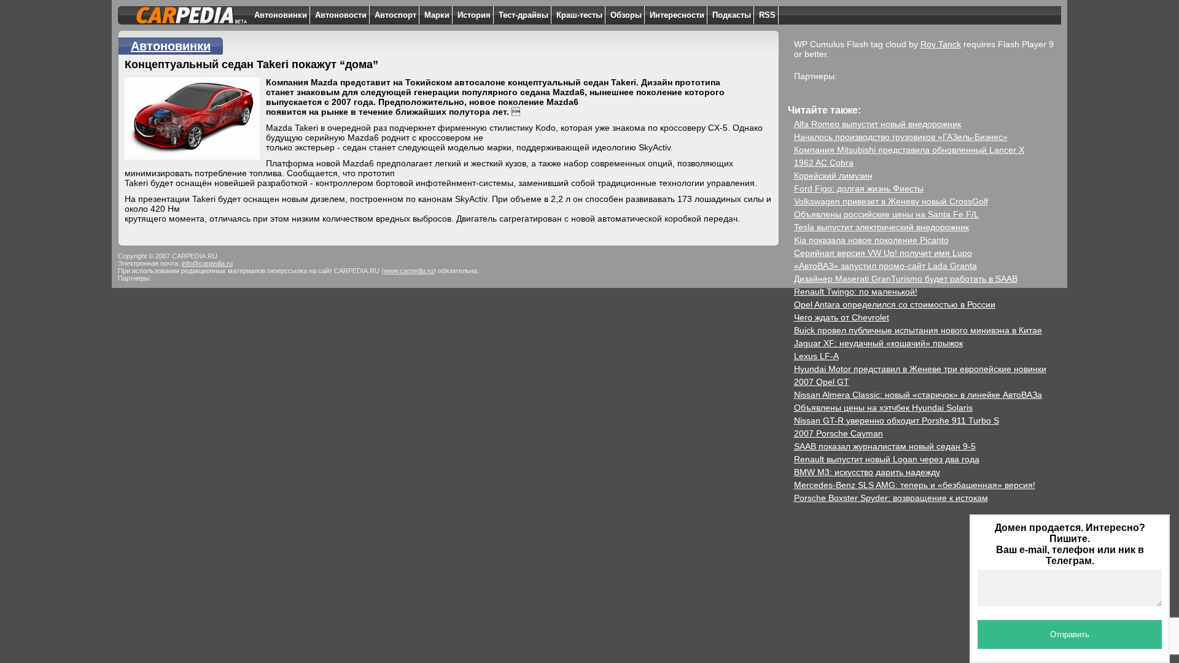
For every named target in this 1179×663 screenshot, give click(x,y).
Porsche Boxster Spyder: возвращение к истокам (891, 498)
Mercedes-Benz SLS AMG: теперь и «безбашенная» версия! (914, 485)
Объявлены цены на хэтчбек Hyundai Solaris (883, 408)
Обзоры (626, 15)
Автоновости (341, 15)
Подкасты (731, 15)
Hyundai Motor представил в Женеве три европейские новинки (920, 369)
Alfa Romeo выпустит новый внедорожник (877, 124)
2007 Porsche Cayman (838, 433)
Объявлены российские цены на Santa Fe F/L (886, 214)
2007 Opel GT (821, 382)
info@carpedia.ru (207, 263)
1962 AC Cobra (824, 163)
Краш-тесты (579, 15)
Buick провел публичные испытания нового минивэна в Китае (918, 330)
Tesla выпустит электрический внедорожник (881, 227)
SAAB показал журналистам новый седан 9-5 (885, 446)
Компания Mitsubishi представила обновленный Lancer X (909, 150)
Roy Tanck (940, 44)
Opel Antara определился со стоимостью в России (894, 304)
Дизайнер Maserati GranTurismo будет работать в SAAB (906, 279)
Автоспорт (395, 15)
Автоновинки (280, 15)
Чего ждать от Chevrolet (841, 317)
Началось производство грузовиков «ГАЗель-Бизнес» (901, 137)
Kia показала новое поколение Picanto (871, 240)
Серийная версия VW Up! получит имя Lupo (883, 253)
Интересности (677, 15)
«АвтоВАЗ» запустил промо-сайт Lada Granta (885, 266)
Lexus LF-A (816, 356)
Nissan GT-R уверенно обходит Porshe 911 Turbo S (896, 420)
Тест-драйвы (523, 15)
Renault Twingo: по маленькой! (855, 292)
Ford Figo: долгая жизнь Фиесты (859, 188)
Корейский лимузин (833, 175)
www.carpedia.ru (409, 270)
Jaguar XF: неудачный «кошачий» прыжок (878, 343)
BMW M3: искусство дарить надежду (867, 472)
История (474, 15)
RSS (767, 15)
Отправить (1069, 634)
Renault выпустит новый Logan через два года (886, 459)
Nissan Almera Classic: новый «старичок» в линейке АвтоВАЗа (918, 395)
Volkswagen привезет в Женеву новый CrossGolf (891, 201)
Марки (436, 15)
